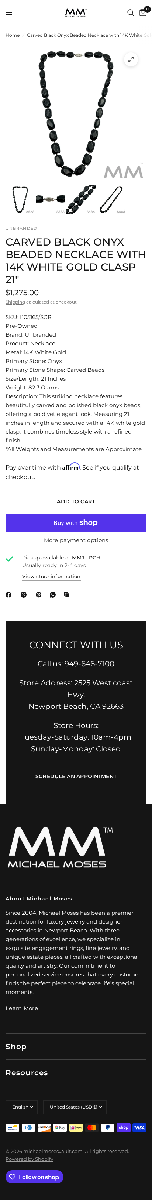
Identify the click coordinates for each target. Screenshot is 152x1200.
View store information (51, 576)
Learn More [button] (22, 1008)
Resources (27, 1072)
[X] (25, 594)
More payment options (76, 540)
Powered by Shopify (29, 1159)
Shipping (15, 302)
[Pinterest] (40, 594)
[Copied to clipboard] (68, 594)
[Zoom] (131, 59)
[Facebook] (10, 594)
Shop (16, 1046)
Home (13, 35)
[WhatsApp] (54, 594)
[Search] (131, 13)
